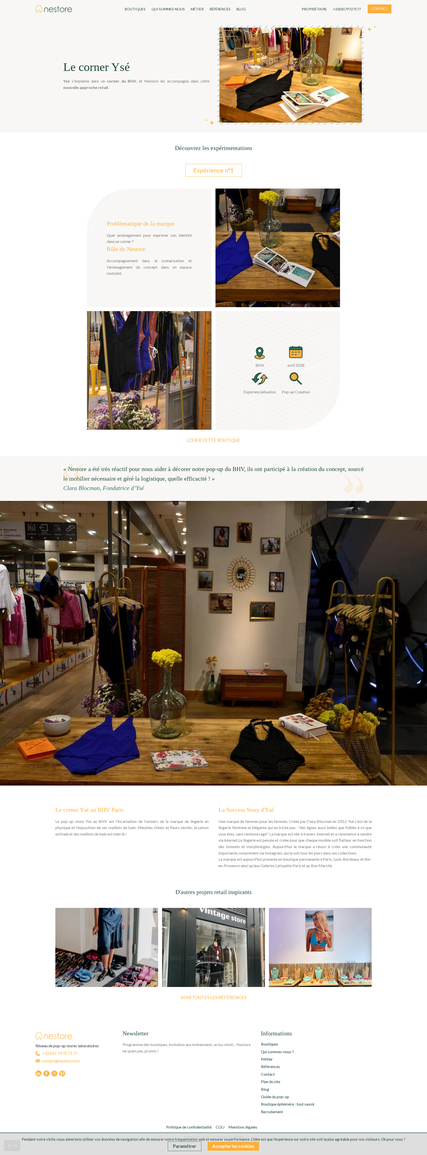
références (220, 9)
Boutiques (135, 9)
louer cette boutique (213, 440)
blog (241, 9)
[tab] (213, 170)
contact (379, 9)
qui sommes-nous (168, 9)
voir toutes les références (213, 997)
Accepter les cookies (233, 1146)
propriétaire (314, 9)
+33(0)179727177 (347, 9)
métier (197, 9)
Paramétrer (184, 1146)
